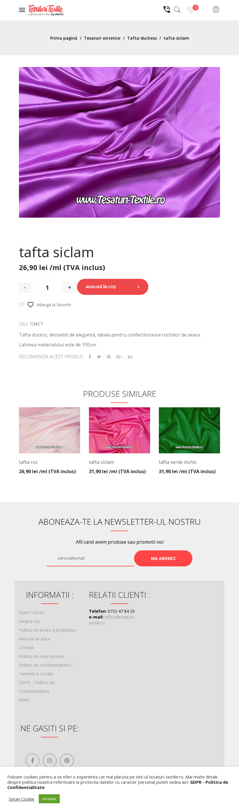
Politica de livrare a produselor (47, 630)
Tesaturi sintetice (102, 38)
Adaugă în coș (101, 286)
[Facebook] (90, 357)
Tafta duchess (142, 38)
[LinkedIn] (130, 357)
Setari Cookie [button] (21, 799)
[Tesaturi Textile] (46, 10)
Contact (26, 647)
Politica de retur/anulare (41, 656)
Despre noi (29, 621)
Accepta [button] (49, 798)
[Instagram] (50, 760)
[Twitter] (99, 357)
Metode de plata (34, 639)
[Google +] (119, 357)
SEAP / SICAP (31, 612)
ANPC (24, 700)
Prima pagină (63, 38)
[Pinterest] (109, 357)
